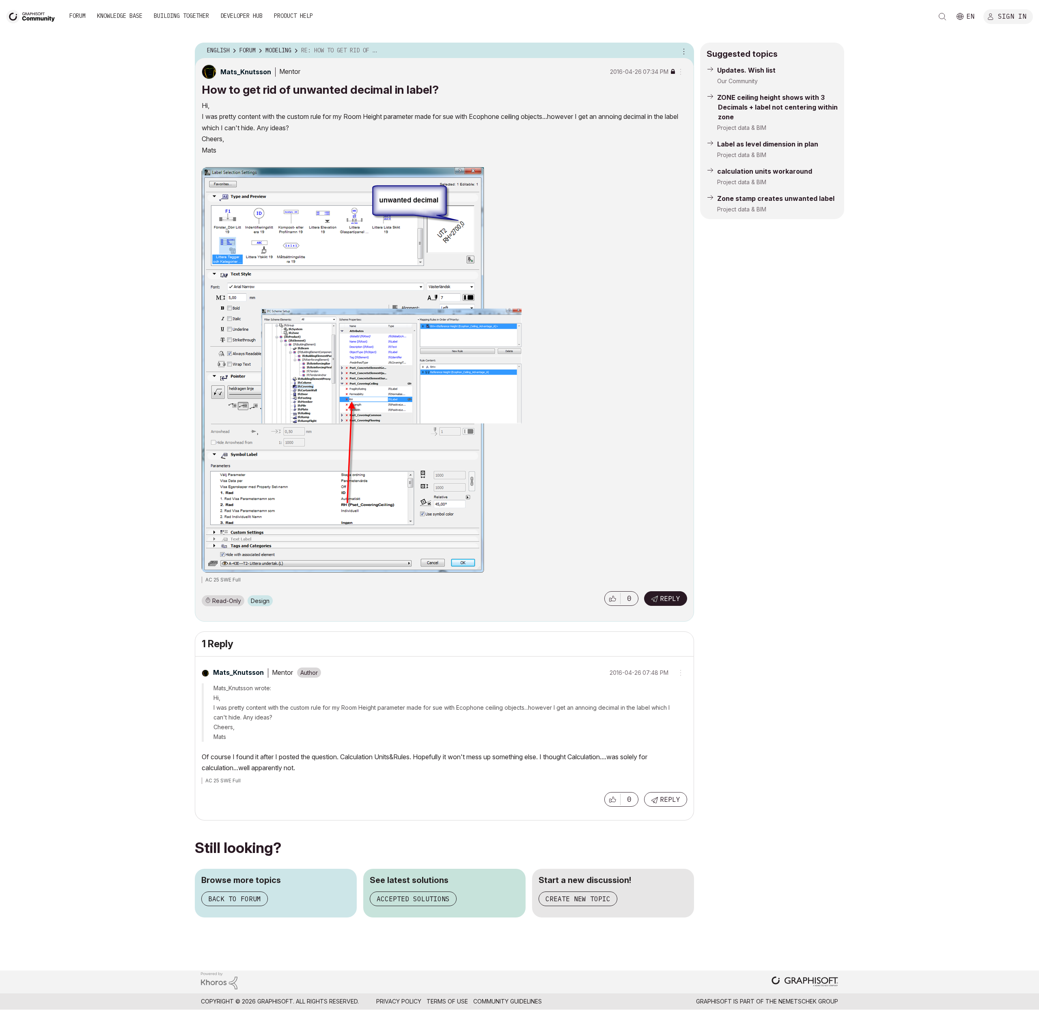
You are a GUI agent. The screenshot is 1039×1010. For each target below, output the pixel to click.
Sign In (1012, 16)
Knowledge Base (119, 15)
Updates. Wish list (746, 70)
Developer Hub (241, 15)
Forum (77, 15)
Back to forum (234, 899)
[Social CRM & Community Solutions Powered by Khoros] (219, 980)
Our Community (737, 81)
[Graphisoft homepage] (805, 982)
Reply (670, 598)
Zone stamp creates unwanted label (775, 198)
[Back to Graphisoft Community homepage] (33, 15)
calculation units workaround (764, 171)
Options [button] (682, 51)
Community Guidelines (507, 1001)
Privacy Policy (398, 1001)
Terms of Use (447, 1001)
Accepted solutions (413, 899)
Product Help (293, 15)
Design (260, 600)
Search (942, 17)
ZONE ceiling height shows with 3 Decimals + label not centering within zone (777, 107)
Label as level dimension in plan (767, 144)
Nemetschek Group (808, 1001)
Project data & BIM (741, 127)
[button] (612, 598)
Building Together (181, 15)
